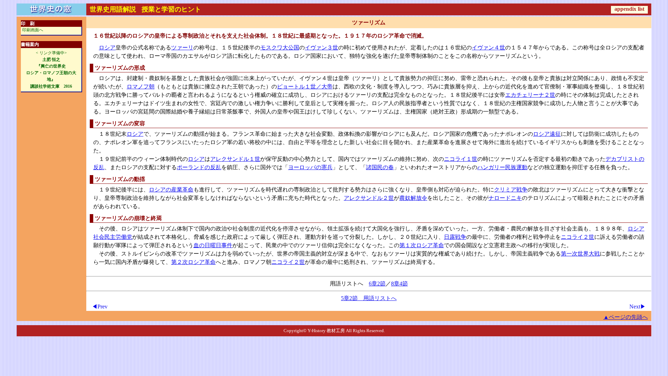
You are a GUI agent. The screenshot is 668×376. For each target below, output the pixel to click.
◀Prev (100, 307)
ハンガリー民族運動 (502, 167)
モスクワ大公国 (279, 47)
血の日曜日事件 (212, 245)
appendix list (629, 9)
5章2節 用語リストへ (369, 298)
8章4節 (399, 284)
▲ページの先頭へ (625, 317)
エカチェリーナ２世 (530, 95)
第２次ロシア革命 (193, 262)
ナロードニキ (505, 198)
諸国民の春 (380, 167)
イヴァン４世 (488, 47)
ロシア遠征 (547, 134)
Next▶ (637, 307)
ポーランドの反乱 (199, 167)
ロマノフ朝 (140, 86)
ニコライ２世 (577, 237)
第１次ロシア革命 (421, 245)
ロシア (107, 47)
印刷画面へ (32, 30)
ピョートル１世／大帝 (305, 86)
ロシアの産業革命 (171, 190)
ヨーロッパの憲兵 (310, 167)
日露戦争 (455, 237)
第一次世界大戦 (580, 254)
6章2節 (377, 284)
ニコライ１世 (460, 159)
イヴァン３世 (321, 47)
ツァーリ (182, 47)
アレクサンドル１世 (235, 159)
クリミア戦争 (510, 190)
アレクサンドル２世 (369, 198)
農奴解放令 (413, 198)
